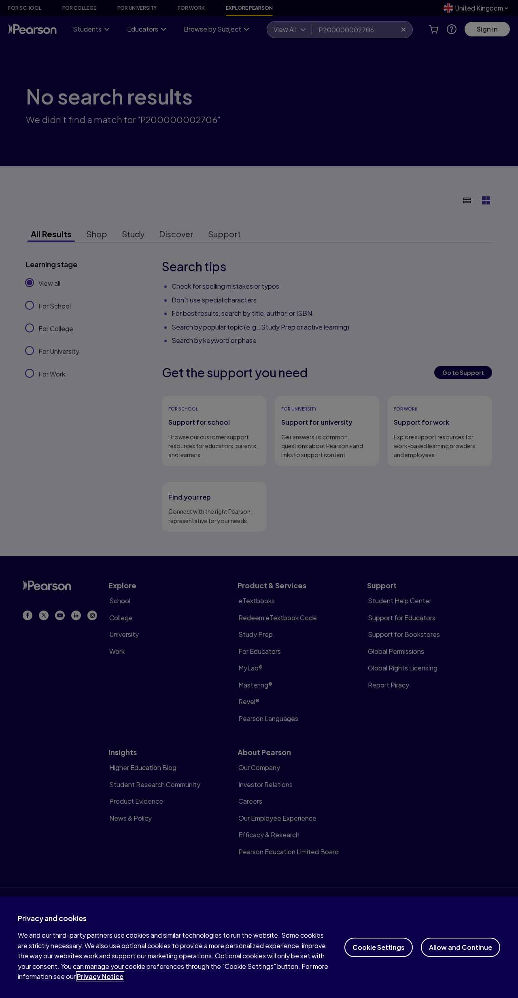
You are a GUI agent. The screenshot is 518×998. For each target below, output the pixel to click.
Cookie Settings (378, 947)
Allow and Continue (460, 947)
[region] (259, 947)
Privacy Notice (100, 976)
